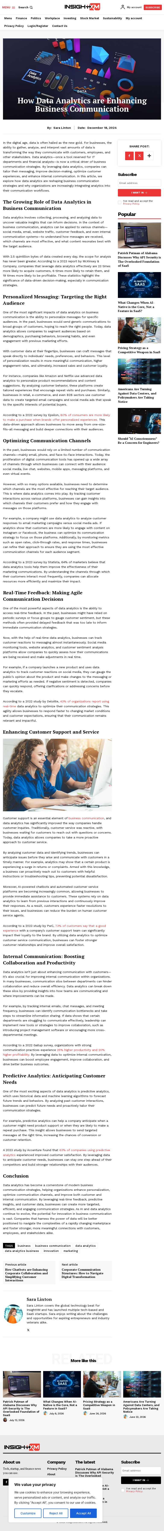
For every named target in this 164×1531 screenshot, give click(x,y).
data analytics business (22, 1251)
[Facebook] (129, 156)
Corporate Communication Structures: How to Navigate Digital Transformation (82, 1273)
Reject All (55, 1513)
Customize (27, 1513)
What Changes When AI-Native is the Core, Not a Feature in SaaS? (136, 306)
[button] (26, 7)
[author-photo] (6, 1420)
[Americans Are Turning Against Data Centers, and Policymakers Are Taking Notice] (139, 371)
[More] (149, 156)
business (24, 1245)
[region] (55, 1500)
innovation (51, 1251)
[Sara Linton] (13, 1314)
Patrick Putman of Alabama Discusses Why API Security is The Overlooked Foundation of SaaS (139, 259)
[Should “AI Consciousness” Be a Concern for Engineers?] (139, 421)
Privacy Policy (131, 203)
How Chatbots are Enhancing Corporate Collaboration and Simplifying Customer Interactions (26, 1275)
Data (82, 91)
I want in (137, 192)
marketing (71, 1251)
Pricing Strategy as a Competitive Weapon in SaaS (139, 350)
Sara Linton (62, 127)
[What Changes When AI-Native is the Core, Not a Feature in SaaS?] (139, 285)
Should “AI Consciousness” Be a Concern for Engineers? (138, 441)
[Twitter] (28, 1329)
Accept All (83, 1513)
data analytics (85, 1245)
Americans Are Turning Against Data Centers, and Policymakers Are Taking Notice (137, 395)
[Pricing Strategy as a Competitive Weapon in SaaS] (139, 330)
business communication (86, 818)
